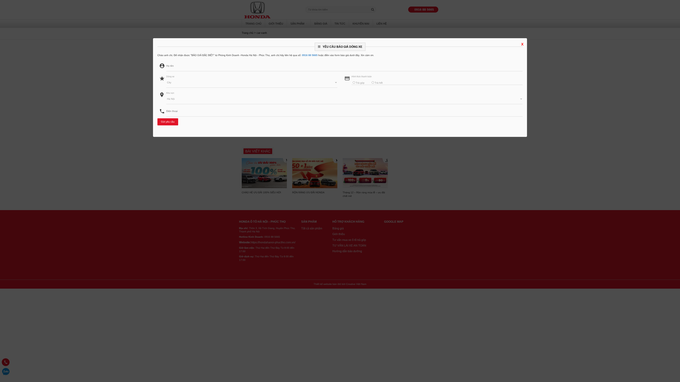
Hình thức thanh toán (362, 76)
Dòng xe (170, 76)
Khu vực (170, 93)
